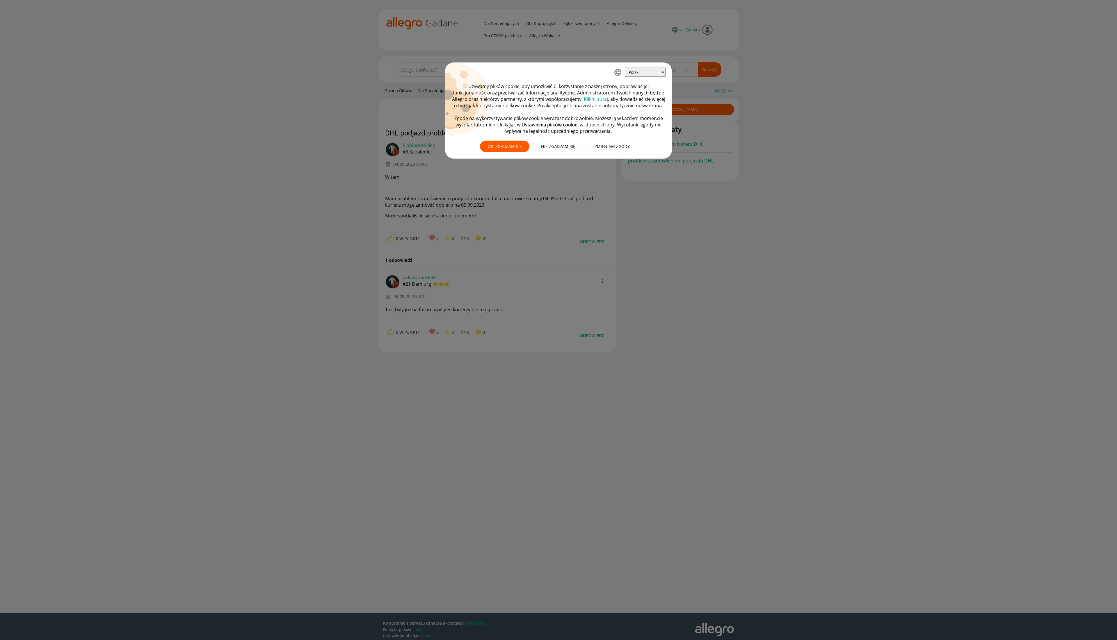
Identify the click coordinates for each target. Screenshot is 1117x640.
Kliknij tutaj (596, 99)
